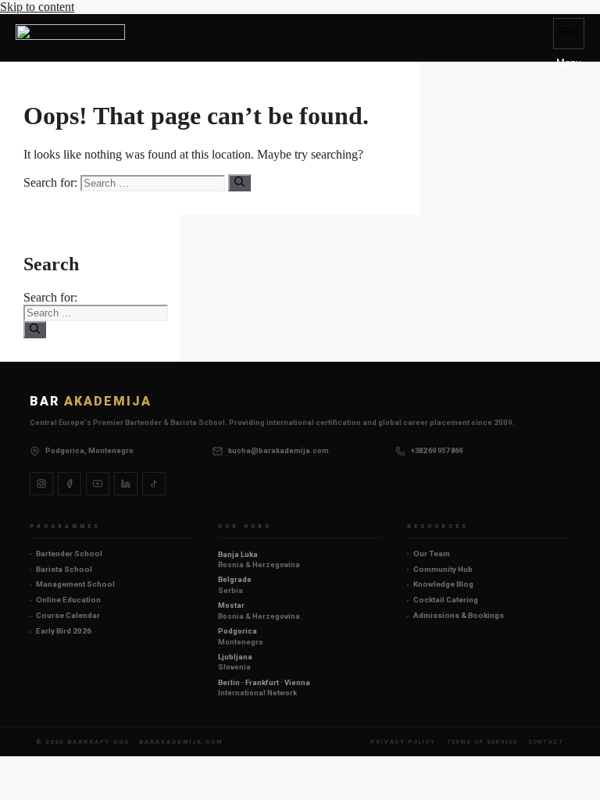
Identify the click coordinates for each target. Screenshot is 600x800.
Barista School (64, 569)
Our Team (431, 553)
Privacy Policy (403, 741)
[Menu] (568, 33)
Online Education (68, 599)
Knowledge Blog (443, 584)
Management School (75, 584)
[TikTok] (154, 483)
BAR (91, 401)
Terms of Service (482, 741)
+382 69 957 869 (436, 450)
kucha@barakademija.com (278, 450)
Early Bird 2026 (63, 631)
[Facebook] (69, 483)
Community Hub (443, 569)
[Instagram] (41, 483)
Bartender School (69, 553)
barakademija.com (181, 741)
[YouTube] (97, 483)
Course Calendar (68, 615)
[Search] (239, 182)
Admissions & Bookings (458, 615)
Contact (546, 741)
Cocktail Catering (445, 599)
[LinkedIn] (126, 483)
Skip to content (37, 6)
